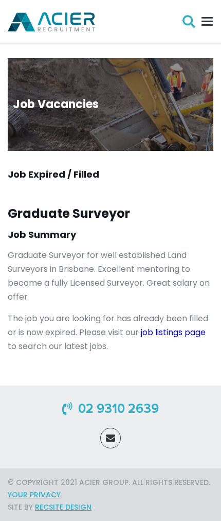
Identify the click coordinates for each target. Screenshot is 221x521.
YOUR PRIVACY (34, 495)
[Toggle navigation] (204, 21)
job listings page (173, 332)
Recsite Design (63, 507)
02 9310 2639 (117, 408)
